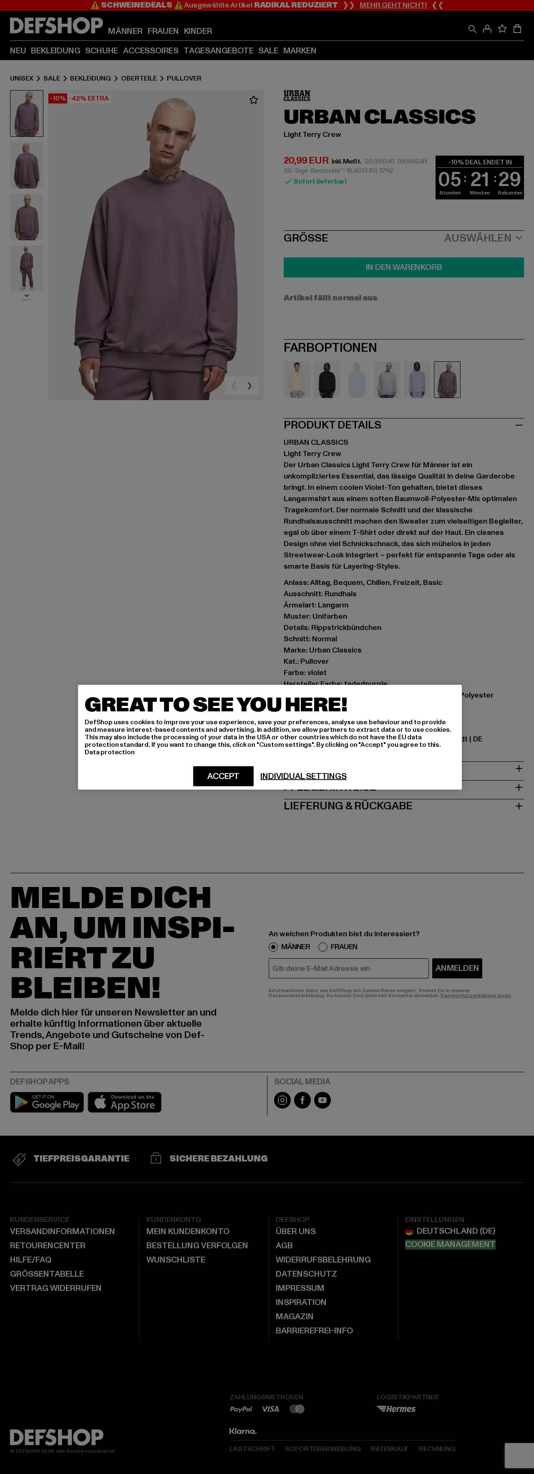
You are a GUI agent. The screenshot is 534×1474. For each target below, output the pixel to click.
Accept (223, 776)
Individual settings (303, 776)
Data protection (110, 751)
